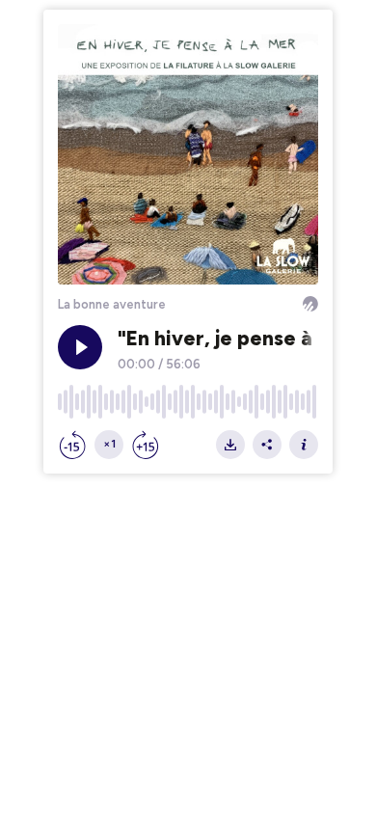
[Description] (303, 444)
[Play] (80, 347)
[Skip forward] (145, 444)
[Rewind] (72, 444)
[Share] (267, 444)
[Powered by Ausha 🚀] (310, 304)
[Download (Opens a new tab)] (230, 444)
